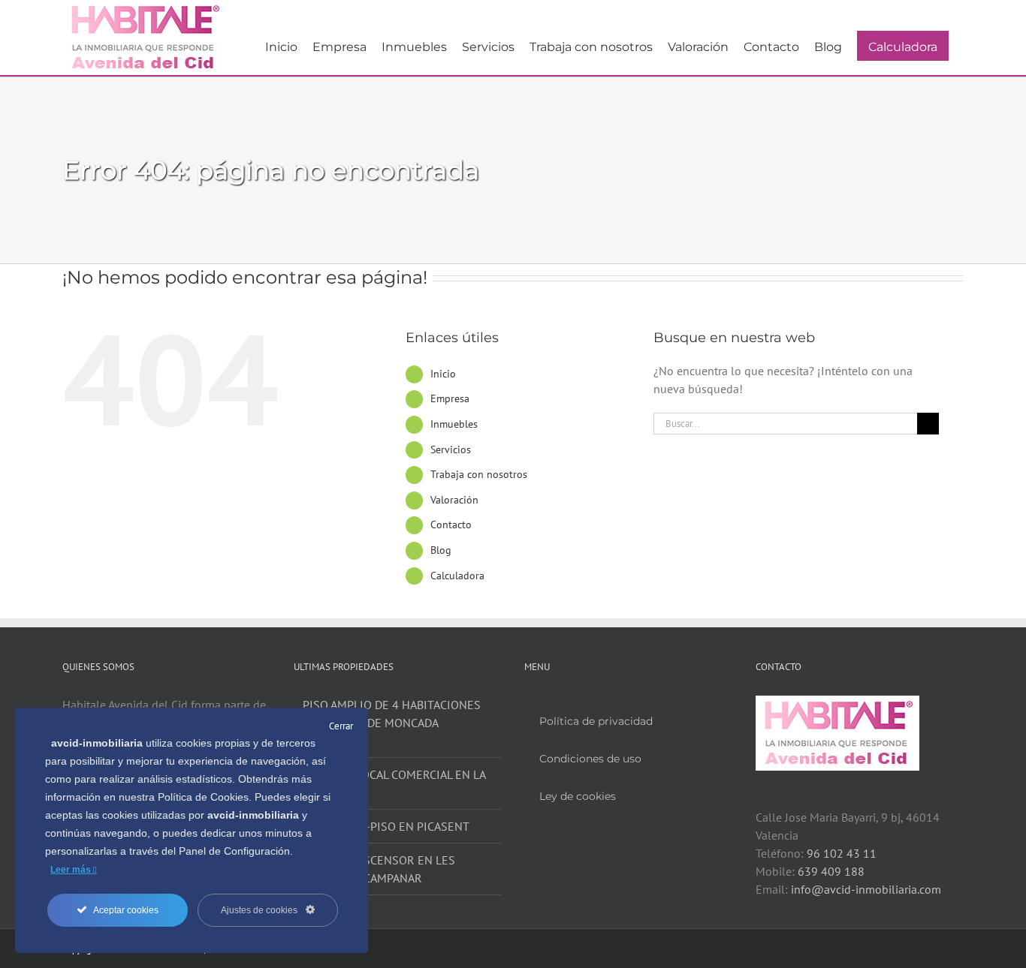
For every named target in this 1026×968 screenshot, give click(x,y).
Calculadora (457, 575)
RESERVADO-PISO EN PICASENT (386, 826)
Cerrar (341, 726)
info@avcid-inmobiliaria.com (866, 889)
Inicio (443, 373)
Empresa (449, 398)
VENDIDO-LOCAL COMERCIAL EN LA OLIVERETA (394, 783)
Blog (440, 550)
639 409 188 (831, 871)
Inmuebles (454, 424)
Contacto (451, 524)
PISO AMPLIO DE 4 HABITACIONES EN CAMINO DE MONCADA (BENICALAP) (392, 722)
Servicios (450, 449)
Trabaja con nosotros (478, 474)
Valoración (454, 500)
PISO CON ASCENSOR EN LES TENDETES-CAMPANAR (379, 868)
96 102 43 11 (842, 853)
